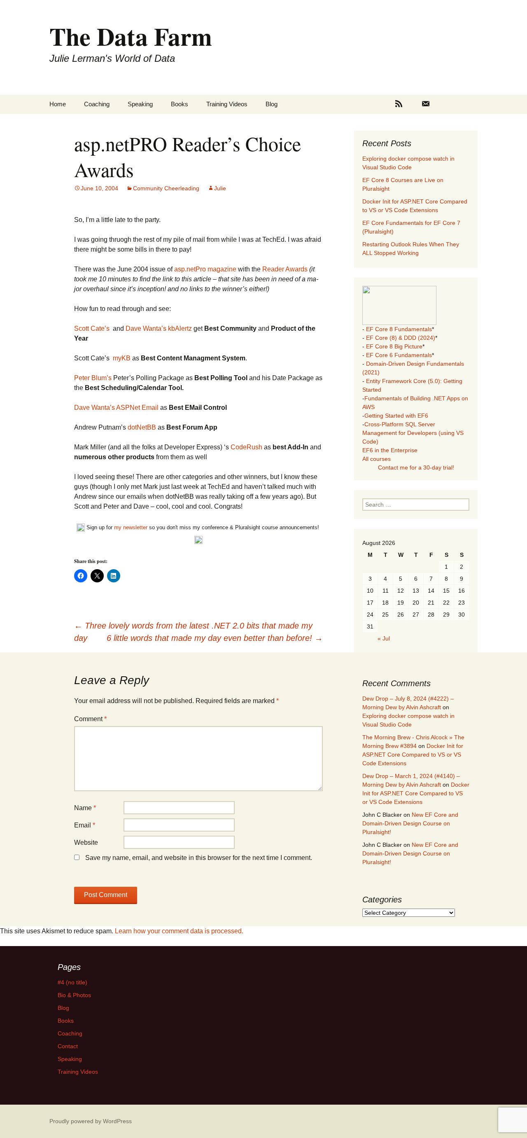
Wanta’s (154, 328)
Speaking (140, 103)
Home (57, 103)
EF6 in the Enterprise (389, 450)
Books (179, 103)
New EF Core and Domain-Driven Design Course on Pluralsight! (410, 823)
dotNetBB (142, 427)
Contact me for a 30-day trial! (416, 467)
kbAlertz (180, 328)
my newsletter (130, 527)
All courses (376, 459)
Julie (220, 188)
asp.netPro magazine (206, 269)
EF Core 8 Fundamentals (399, 329)
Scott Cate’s (92, 328)
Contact (68, 1046)
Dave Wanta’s (94, 407)
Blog (271, 103)
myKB (122, 358)
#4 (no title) (72, 982)
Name (85, 807)
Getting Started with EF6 (396, 415)
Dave (133, 328)
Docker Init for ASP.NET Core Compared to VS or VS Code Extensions (412, 754)
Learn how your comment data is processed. (179, 931)
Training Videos (226, 103)
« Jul (384, 638)
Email (84, 825)
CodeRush (247, 447)
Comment (90, 718)
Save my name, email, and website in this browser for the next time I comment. (198, 857)
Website (86, 842)
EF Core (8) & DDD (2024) (400, 337)
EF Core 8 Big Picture (394, 346)
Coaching (97, 103)
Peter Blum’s (93, 377)
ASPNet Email (137, 407)
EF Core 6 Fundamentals (399, 355)
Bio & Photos (74, 995)
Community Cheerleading (166, 188)
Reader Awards (285, 269)
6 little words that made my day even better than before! (215, 638)
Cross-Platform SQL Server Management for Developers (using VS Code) (413, 433)
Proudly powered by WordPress (90, 1121)
